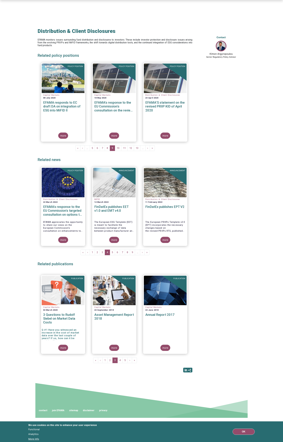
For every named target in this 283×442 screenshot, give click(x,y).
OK (243, 431)
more (63, 135)
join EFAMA (58, 410)
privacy (103, 410)
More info (33, 438)
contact (43, 410)
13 (138, 148)
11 (125, 148)
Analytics (33, 434)
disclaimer (88, 410)
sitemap (73, 410)
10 (119, 148)
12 (131, 148)
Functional (34, 429)
